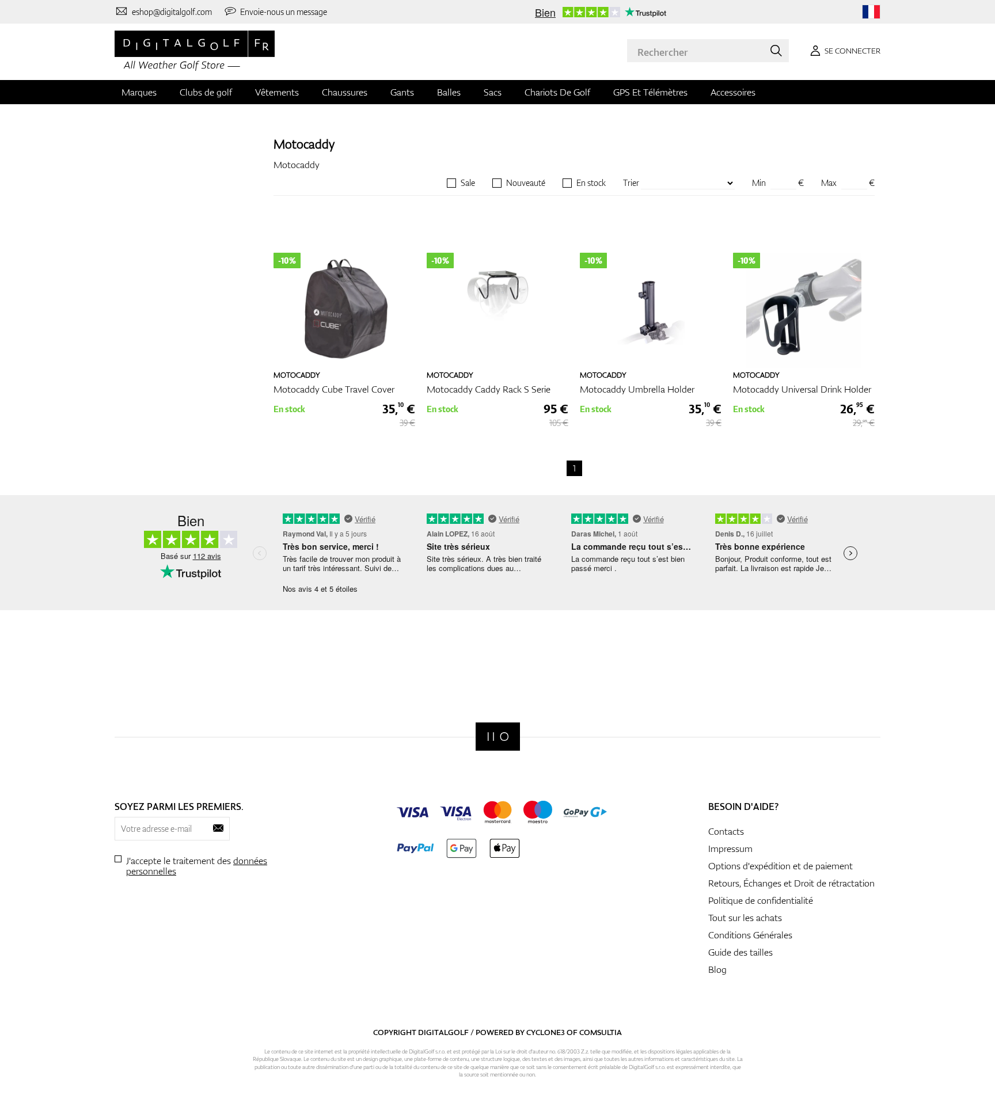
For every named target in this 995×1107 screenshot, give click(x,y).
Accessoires (733, 92)
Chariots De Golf (557, 92)
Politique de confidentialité (760, 900)
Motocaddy (304, 143)
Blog (717, 969)
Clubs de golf (206, 92)
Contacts (726, 831)
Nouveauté (525, 183)
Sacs (493, 92)
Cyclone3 (545, 1032)
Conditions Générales (750, 935)
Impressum (730, 848)
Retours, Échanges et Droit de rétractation (791, 883)
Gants (402, 92)
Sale (468, 183)
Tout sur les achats (745, 917)
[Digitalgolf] (498, 736)
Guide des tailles (740, 952)
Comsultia (600, 1032)
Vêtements (277, 92)
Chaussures (344, 92)
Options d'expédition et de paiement (780, 865)
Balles (449, 92)
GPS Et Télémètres (650, 92)
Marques (139, 92)
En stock (591, 183)
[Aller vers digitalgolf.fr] (871, 12)
